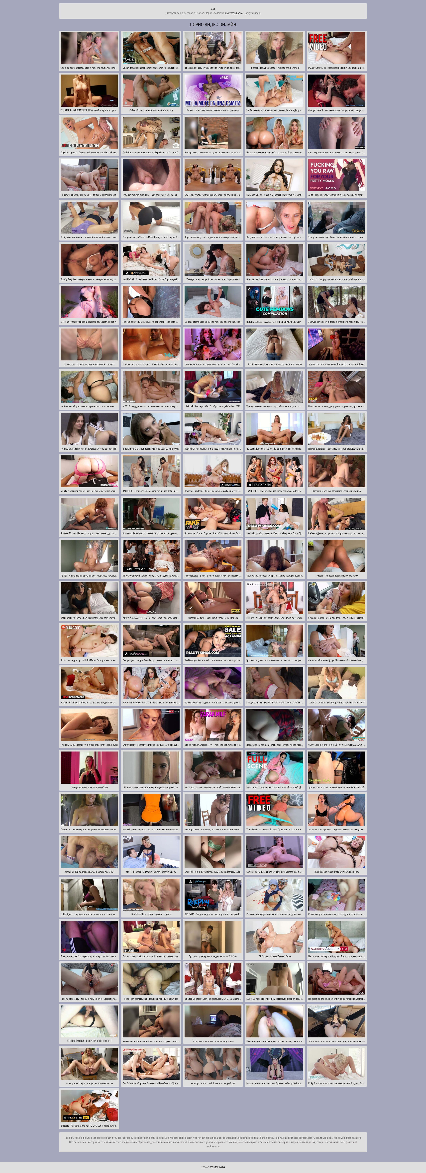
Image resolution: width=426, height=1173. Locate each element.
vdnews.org (217, 1167)
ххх (213, 8)
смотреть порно (234, 13)
